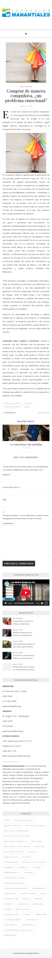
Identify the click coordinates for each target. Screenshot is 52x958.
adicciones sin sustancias (17, 846)
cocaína (37, 867)
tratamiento (10, 925)
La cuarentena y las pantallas (26, 444)
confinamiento (11, 873)
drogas (26, 407)
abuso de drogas (12, 825)
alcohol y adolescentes (34, 862)
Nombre (7, 474)
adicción (39, 846)
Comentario (8, 523)
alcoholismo (10, 862)
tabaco (26, 914)
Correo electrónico (11, 487)
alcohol (27, 857)
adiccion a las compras (12, 403)
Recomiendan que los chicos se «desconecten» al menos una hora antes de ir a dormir (24, 668)
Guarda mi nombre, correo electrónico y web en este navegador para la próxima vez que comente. (26, 517)
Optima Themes (33, 953)
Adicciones (26, 87)
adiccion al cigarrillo (15, 841)
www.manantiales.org (12, 706)
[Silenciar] (42, 603)
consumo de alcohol (14, 878)
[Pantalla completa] (46, 603)
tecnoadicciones (12, 920)
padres (7, 909)
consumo (28, 873)
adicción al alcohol (14, 852)
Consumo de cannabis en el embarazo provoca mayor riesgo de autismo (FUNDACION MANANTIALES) (23, 657)
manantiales (10, 412)
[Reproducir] (6, 603)
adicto (32, 852)
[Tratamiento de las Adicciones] (26, 13)
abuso (7, 820)
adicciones (28, 403)
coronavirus (38, 888)
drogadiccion (11, 899)
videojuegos (10, 935)
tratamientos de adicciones (18, 930)
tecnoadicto (32, 920)
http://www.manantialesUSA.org (16, 756)
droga (43, 894)
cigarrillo (23, 867)
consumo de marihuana (15, 888)
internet (8, 904)
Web (5, 499)
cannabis (8, 867)
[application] (26, 592)
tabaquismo (41, 914)
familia (38, 899)
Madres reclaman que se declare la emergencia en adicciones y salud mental (23, 634)
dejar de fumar (28, 894)
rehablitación (11, 914)
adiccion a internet (36, 825)
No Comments (43, 412)
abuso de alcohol (24, 820)
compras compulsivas (12, 407)
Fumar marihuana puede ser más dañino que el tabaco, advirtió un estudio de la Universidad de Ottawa (24, 645)
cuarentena (10, 894)
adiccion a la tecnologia (17, 836)
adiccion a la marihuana (16, 831)
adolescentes (11, 857)
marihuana (38, 904)
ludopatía (23, 904)
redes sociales (23, 909)
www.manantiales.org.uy (13, 731)
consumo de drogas (14, 883)
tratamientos (29, 925)
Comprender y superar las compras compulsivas (23, 622)
